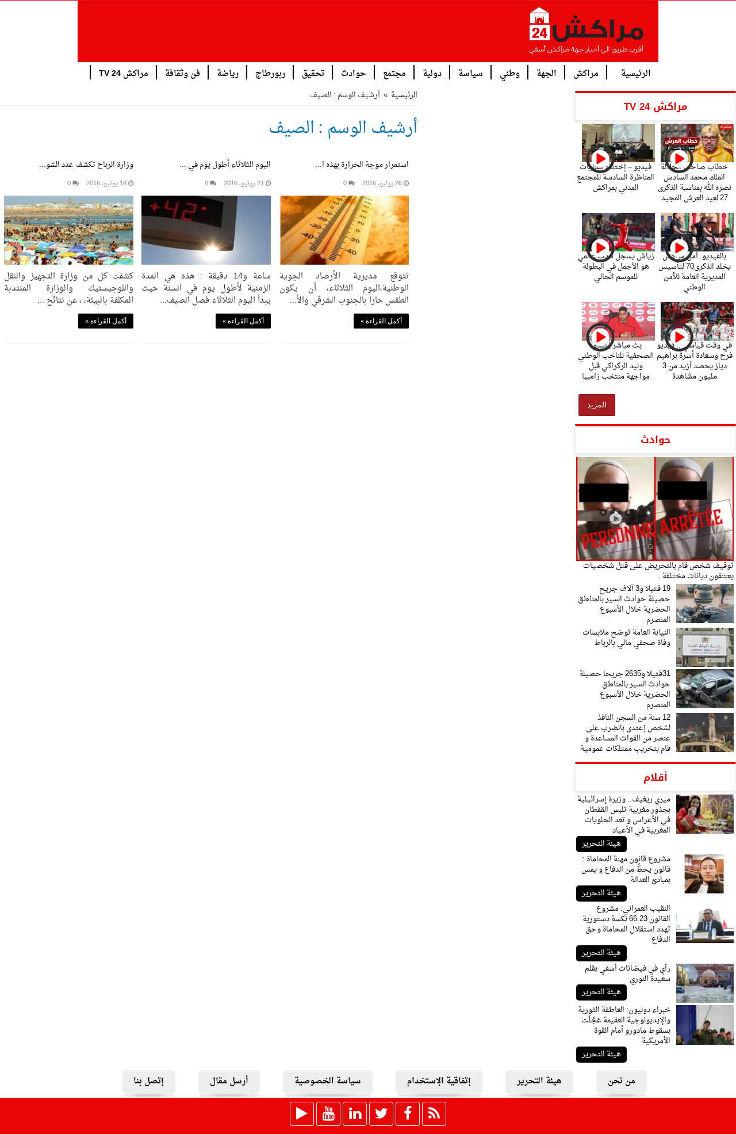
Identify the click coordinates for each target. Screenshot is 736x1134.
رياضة (228, 72)
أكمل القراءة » (381, 321)
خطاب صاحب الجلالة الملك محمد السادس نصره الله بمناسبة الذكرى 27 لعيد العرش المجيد (694, 182)
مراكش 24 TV (123, 72)
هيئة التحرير (601, 844)
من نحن (621, 1081)
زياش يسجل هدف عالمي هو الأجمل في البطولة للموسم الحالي (615, 266)
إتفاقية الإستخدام (439, 1081)
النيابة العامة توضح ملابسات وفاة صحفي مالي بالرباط (626, 637)
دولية (432, 72)
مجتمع (394, 72)
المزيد (597, 404)
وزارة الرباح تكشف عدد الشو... (86, 165)
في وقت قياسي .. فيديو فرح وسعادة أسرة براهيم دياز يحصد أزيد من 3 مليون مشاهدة (695, 361)
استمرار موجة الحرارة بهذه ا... (362, 165)
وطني (510, 72)
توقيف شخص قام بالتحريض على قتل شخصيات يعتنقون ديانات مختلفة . (658, 571)
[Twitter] (381, 1114)
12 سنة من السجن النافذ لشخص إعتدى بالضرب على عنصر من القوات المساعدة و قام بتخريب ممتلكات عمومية (625, 733)
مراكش (586, 72)
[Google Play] (302, 1114)
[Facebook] (408, 1114)
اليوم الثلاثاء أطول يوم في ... (225, 165)
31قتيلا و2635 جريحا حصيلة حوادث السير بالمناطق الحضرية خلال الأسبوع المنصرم (624, 689)
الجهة (546, 72)
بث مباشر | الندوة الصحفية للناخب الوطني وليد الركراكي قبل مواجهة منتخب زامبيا (615, 361)
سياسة (470, 72)
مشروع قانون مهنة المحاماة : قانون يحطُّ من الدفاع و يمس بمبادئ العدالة (625, 869)
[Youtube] (328, 1114)
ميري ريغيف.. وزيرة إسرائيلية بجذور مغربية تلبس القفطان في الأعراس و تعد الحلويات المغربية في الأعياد (623, 815)
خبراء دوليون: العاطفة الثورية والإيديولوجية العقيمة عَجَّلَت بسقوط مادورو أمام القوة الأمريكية (624, 1025)
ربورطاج (270, 72)
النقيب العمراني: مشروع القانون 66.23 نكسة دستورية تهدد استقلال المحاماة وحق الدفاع (626, 924)
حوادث (353, 72)
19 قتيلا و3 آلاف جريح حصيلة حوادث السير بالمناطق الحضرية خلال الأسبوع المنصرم (624, 604)
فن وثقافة (182, 72)
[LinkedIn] (355, 1114)
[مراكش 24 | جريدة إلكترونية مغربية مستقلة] (587, 35)
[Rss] (434, 1114)
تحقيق (313, 72)
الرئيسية (636, 72)
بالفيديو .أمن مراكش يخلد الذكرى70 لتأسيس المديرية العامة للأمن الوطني (694, 272)
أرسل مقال (229, 1081)
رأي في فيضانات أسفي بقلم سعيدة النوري (627, 973)
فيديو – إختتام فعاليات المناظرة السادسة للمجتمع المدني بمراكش (615, 177)
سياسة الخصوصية (327, 1081)
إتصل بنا (148, 1081)
